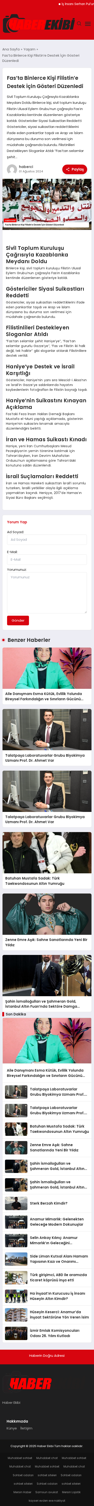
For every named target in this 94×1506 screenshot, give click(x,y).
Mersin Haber (22, 1492)
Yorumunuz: (17, 569)
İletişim (26, 1428)
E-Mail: (12, 551)
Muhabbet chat (47, 1458)
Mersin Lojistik (71, 1492)
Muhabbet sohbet (20, 1458)
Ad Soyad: (15, 532)
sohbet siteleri (47, 1475)
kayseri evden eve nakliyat (47, 1501)
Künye (12, 1428)
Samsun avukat (46, 1492)
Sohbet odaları (23, 1475)
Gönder (18, 620)
